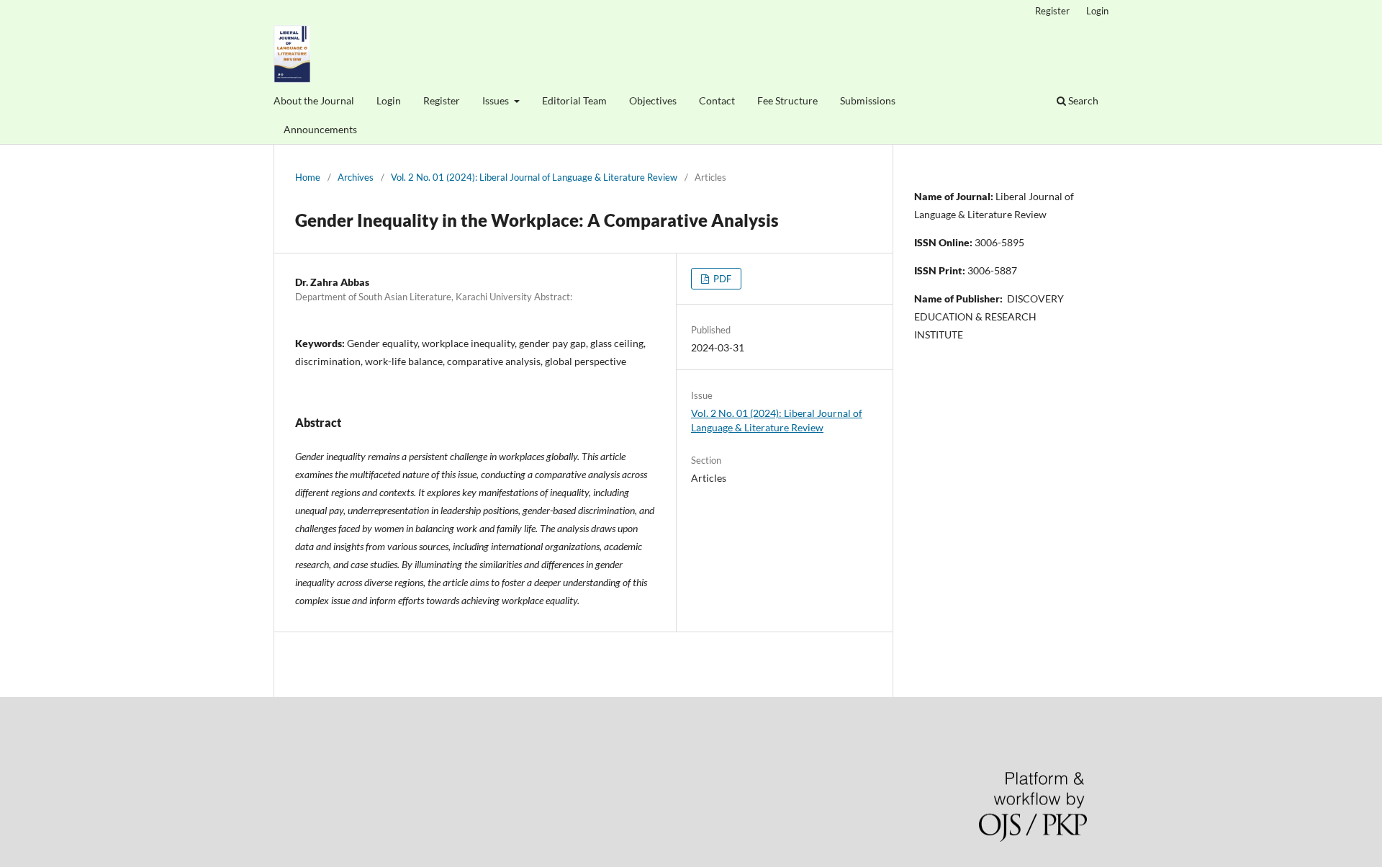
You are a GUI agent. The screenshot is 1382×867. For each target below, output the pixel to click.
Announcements (320, 129)
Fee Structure (787, 100)
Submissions (867, 100)
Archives (356, 177)
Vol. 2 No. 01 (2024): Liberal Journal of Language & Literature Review (534, 177)
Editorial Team (574, 100)
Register (441, 100)
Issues (496, 100)
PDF (721, 278)
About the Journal (314, 100)
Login (388, 100)
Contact (717, 100)
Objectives (653, 100)
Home (307, 177)
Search (1082, 100)
